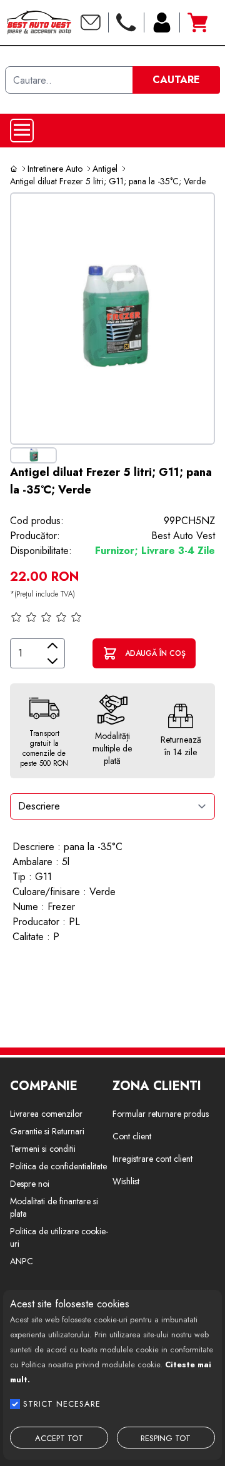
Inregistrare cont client (152, 1158)
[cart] (198, 22)
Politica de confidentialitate (58, 1166)
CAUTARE (176, 79)
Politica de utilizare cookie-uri (59, 1237)
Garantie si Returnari (47, 1131)
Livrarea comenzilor (46, 1113)
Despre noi (29, 1183)
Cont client (131, 1136)
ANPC (21, 1261)
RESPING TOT (166, 1438)
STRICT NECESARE (62, 1404)
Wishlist (125, 1181)
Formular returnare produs (160, 1113)
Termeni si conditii (43, 1148)
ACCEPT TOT (59, 1438)
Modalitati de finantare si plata (54, 1207)
